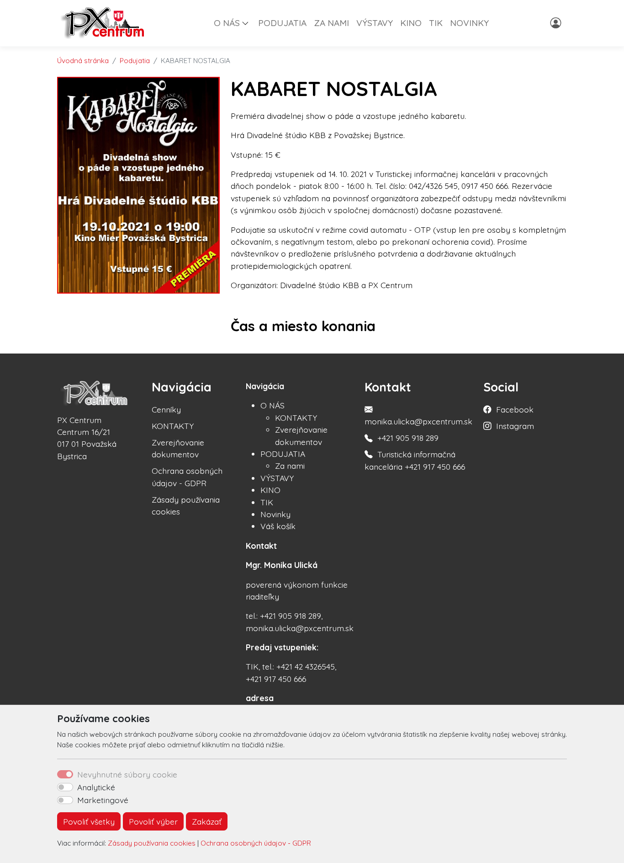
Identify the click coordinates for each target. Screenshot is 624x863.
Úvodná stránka (83, 60)
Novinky (275, 514)
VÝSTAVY (374, 22)
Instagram (515, 426)
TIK (436, 22)
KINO (411, 22)
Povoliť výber (153, 821)
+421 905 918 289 (408, 438)
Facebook (515, 409)
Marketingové (102, 800)
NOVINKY (469, 22)
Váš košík (278, 526)
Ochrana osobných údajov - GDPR (256, 843)
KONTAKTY (173, 426)
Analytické (96, 787)
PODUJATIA (282, 22)
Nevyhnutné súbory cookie (127, 774)
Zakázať (207, 821)
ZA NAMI (331, 22)
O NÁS (272, 405)
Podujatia (135, 60)
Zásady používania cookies (152, 843)
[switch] (65, 787)
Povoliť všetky (89, 821)
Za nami (290, 466)
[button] (248, 23)
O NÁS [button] (227, 22)
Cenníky (166, 409)
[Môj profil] (556, 23)
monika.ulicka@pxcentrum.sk (418, 421)
